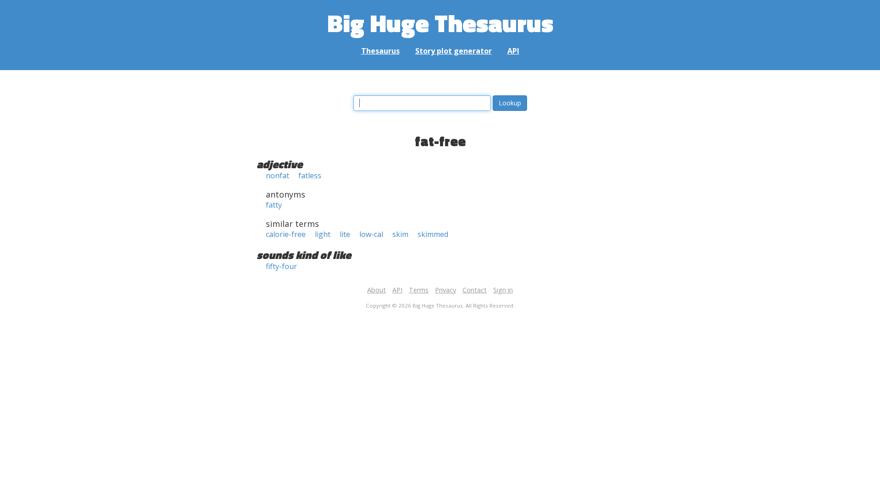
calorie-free (286, 234)
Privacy (445, 290)
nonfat (277, 175)
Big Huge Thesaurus (440, 23)
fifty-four (281, 266)
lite (345, 234)
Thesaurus (380, 51)
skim (400, 234)
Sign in (503, 290)
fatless (309, 175)
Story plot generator (453, 51)
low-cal (371, 234)
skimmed (433, 234)
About (376, 290)
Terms (419, 290)
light (322, 234)
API (513, 51)
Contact (474, 290)
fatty (274, 205)
